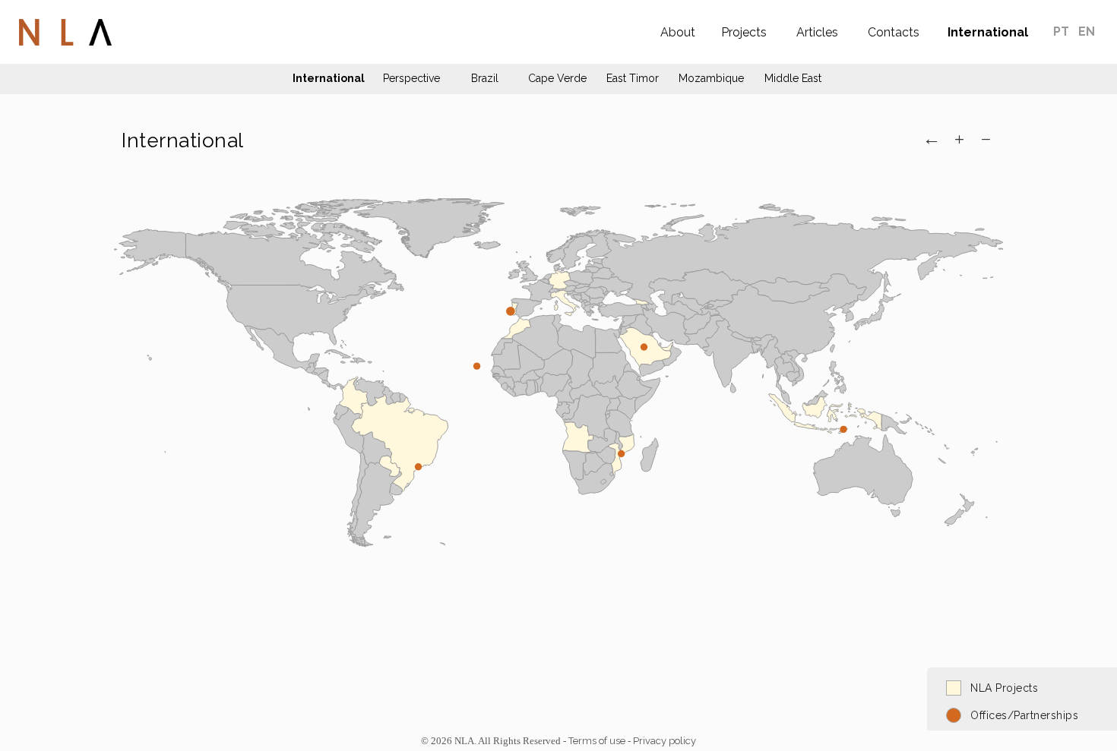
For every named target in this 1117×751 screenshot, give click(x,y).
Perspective (411, 78)
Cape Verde (557, 78)
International (988, 32)
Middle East (792, 78)
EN (1086, 31)
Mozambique (711, 78)
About (677, 32)
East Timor (632, 78)
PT (1062, 31)
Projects (744, 32)
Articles (817, 32)
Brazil (484, 78)
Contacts (893, 32)
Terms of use (596, 740)
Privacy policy (664, 740)
